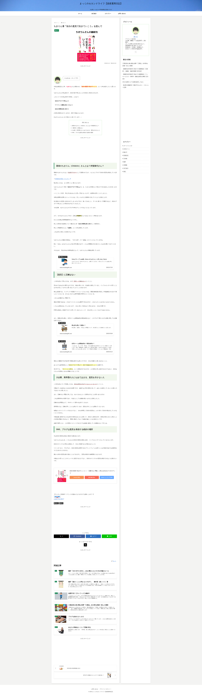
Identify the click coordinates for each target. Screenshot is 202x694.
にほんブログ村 (58, 499)
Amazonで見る (77, 477)
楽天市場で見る (91, 477)
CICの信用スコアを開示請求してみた (133, 82)
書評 (62, 503)
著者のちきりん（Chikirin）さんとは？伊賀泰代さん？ (85, 125)
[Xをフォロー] (85, 544)
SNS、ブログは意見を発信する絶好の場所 (82, 132)
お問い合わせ (94, 689)
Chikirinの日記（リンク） (62, 178)
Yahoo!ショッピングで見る (107, 477)
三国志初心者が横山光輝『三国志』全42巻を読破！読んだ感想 (135, 64)
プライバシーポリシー (105, 689)
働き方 (57, 503)
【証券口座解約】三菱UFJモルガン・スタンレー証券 (135, 86)
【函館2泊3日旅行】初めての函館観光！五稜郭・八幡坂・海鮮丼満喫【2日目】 (135, 70)
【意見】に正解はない (77, 128)
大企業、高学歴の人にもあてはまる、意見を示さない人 (86, 130)
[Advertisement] (85, 70)
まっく (136, 36)
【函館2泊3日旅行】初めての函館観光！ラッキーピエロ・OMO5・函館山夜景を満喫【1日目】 (135, 76)
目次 (83, 122)
